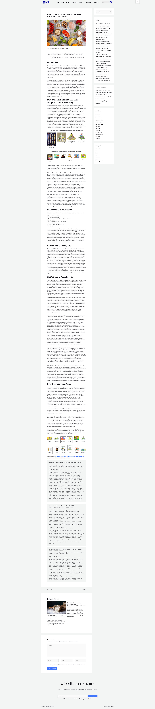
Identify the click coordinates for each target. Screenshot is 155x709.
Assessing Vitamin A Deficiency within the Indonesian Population (103, 101)
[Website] (80, 660)
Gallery (80, 2)
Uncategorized (99, 161)
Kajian (97, 155)
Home (58, 2)
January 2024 (99, 132)
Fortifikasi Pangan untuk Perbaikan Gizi (74, 603)
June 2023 (98, 138)
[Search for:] (104, 12)
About (62, 2)
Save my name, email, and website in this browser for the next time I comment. (67, 664)
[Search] (111, 2)
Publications (63, 19)
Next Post (84, 589)
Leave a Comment (51, 19)
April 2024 (98, 130)
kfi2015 (97, 90)
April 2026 (98, 114)
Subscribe (92, 696)
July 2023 (98, 136)
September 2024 (99, 124)
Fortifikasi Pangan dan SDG (55, 615)
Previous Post (49, 589)
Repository (74, 2)
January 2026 (99, 116)
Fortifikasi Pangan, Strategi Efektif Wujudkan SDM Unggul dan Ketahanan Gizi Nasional (103, 67)
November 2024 (99, 120)
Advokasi (98, 149)
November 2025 (99, 118)
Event (97, 153)
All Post (58, 19)
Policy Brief (88, 2)
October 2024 (99, 122)
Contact (96, 2)
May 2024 (98, 128)
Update (67, 2)
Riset (97, 159)
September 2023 (99, 134)
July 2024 (98, 126)
